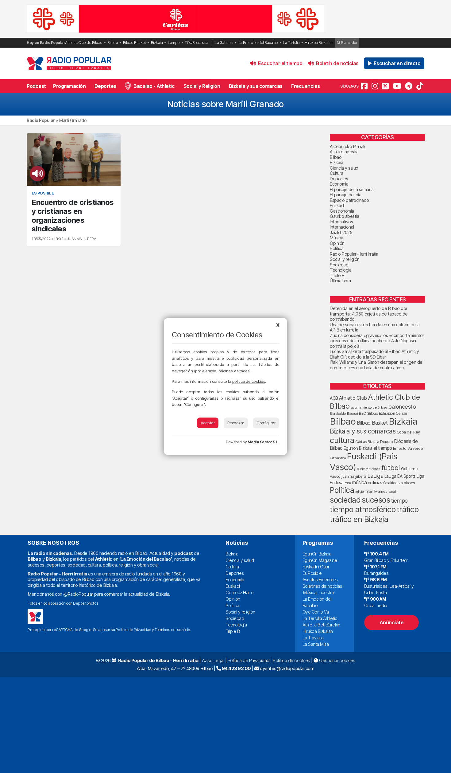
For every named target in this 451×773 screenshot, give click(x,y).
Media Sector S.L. (263, 442)
